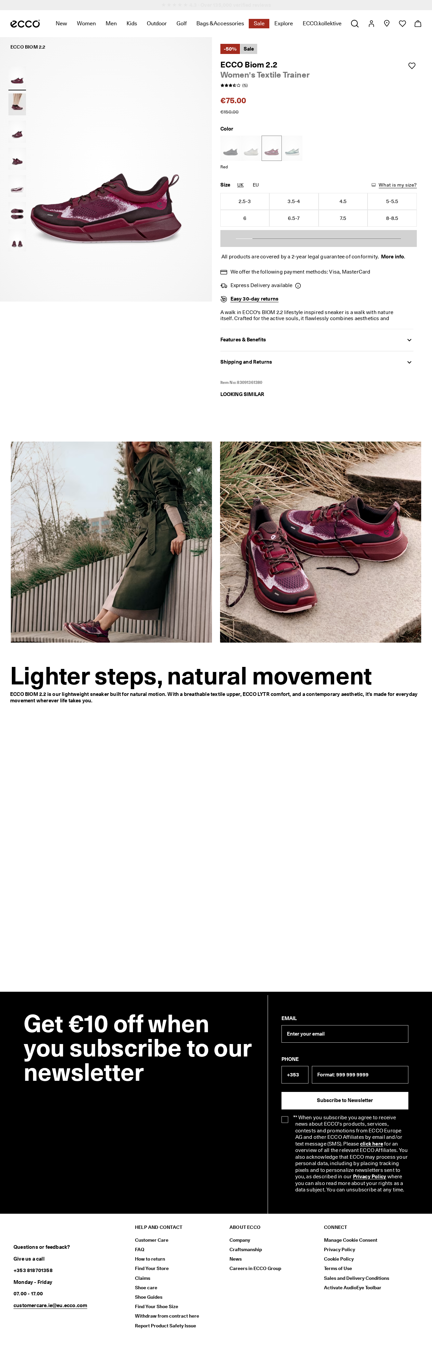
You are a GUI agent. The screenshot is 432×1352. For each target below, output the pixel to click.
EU (256, 185)
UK (240, 185)
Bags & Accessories (220, 23)
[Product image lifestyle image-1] (17, 104)
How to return (150, 1259)
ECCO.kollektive (322, 23)
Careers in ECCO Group (255, 1268)
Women (86, 23)
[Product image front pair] (17, 240)
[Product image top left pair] (17, 213)
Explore (283, 23)
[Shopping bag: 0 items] (417, 23)
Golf (182, 23)
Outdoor (157, 23)
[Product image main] (17, 131)
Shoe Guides (148, 1297)
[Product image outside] (17, 77)
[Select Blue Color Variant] (292, 148)
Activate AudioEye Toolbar (352, 1287)
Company (240, 1240)
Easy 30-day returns (255, 299)
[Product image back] (17, 159)
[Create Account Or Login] (371, 23)
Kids (132, 23)
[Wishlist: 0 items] (402, 23)
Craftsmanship (246, 1249)
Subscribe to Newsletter (345, 1100)
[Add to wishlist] (412, 66)
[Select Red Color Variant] (272, 148)
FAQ (139, 1249)
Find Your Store (152, 1268)
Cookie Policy (339, 1259)
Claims (142, 1278)
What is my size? (398, 185)
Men (111, 23)
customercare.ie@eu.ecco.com (50, 1305)
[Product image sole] (17, 186)
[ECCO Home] (25, 24)
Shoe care (146, 1287)
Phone (290, 1059)
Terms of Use (338, 1268)
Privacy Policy (339, 1249)
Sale (259, 23)
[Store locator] (386, 23)
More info (392, 257)
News (236, 1259)
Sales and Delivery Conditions (356, 1278)
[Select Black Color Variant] (230, 148)
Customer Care (151, 1240)
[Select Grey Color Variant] (251, 148)
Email (289, 1018)
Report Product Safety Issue (165, 1325)
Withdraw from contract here (167, 1316)
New (61, 23)
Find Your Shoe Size (156, 1306)
